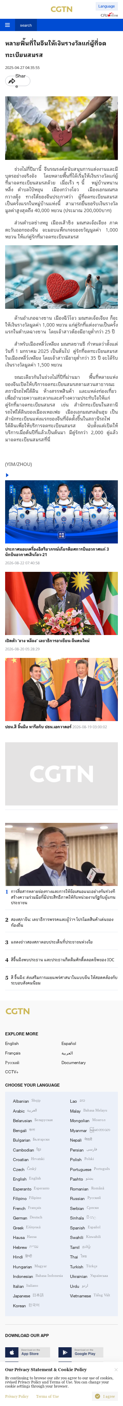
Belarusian (33, 1120)
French (27, 1208)
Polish (82, 1159)
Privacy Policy (16, 1396)
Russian (85, 1198)
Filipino (27, 1198)
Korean (26, 1305)
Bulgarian (31, 1139)
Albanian (27, 1101)
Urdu (79, 1286)
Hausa (25, 1237)
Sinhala (83, 1217)
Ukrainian (89, 1276)
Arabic (25, 1110)
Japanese (28, 1295)
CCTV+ (11, 1071)
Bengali (24, 1130)
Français (12, 1053)
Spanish (85, 1227)
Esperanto (31, 1188)
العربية (67, 1053)
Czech (25, 1169)
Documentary (74, 1062)
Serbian (84, 1208)
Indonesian (38, 1276)
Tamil (80, 1247)
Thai (78, 1256)
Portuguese (89, 1169)
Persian (83, 1149)
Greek (27, 1227)
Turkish (83, 1266)
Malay (88, 1110)
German (27, 1217)
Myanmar (90, 1130)
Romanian (87, 1188)
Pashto (81, 1178)
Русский (12, 1062)
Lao (77, 1101)
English (12, 1043)
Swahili (85, 1237)
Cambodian (27, 1149)
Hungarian (30, 1266)
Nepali (81, 1139)
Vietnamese (90, 1295)
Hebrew (25, 1247)
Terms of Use (47, 1396)
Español (69, 1043)
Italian (25, 1286)
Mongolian (87, 1120)
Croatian (28, 1159)
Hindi (22, 1256)
